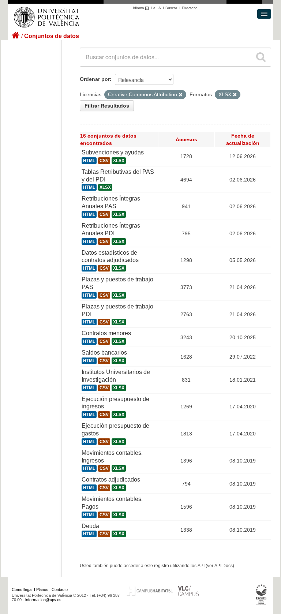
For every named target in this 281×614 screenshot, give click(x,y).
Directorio (190, 8)
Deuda (90, 526)
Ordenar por (95, 79)
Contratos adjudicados (111, 479)
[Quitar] (181, 95)
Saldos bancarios (104, 352)
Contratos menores (106, 333)
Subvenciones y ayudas (113, 152)
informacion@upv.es (43, 600)
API (201, 565)
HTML (89, 160)
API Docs (223, 565)
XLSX (118, 160)
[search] (261, 57)
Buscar (171, 8)
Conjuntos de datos (51, 36)
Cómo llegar (22, 589)
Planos (42, 589)
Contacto (60, 589)
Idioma (139, 8)
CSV (104, 160)
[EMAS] (261, 595)
